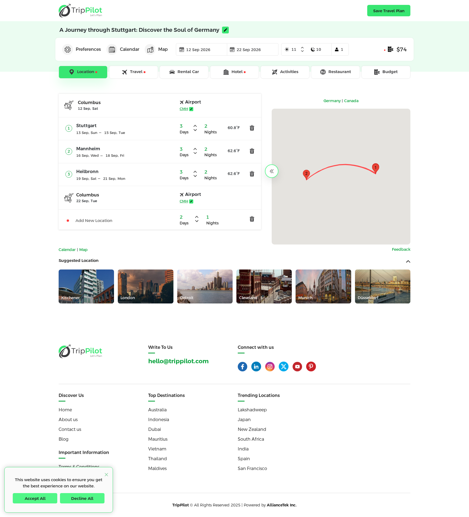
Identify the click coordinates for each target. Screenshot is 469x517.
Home (65, 409)
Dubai (154, 429)
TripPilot (180, 505)
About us (68, 419)
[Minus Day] (302, 51)
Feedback (401, 249)
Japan (244, 419)
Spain (244, 458)
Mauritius (157, 439)
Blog (63, 439)
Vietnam (157, 449)
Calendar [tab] (129, 49)
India (243, 449)
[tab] (83, 72)
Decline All (82, 498)
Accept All (35, 498)
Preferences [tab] (88, 49)
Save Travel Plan (388, 11)
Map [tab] (163, 49)
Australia (157, 409)
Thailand (157, 458)
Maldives (157, 468)
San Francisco (252, 468)
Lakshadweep (252, 409)
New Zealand (252, 429)
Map (83, 249)
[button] (375, 169)
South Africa (251, 439)
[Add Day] (302, 48)
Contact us (70, 429)
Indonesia (158, 419)
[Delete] (252, 128)
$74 (402, 49)
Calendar (68, 249)
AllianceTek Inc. (282, 505)
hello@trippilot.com (178, 361)
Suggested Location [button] (79, 260)
